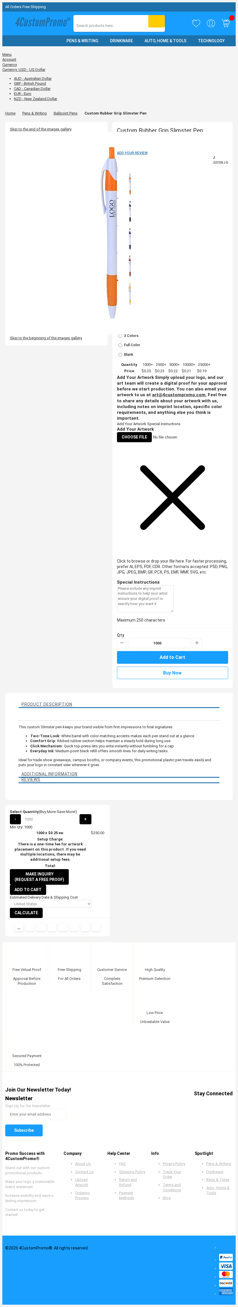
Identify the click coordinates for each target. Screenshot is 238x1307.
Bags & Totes (217, 1179)
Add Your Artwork (131, 424)
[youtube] (205, 1103)
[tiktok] (227, 1103)
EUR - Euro (22, 93)
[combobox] (102, 25)
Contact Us (84, 1172)
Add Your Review (132, 153)
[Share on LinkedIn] (52, 927)
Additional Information (49, 774)
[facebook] (172, 1103)
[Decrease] (122, 643)
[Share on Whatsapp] (74, 927)
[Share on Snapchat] (85, 927)
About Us (83, 1164)
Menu (7, 54)
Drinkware (214, 1172)
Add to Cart (28, 889)
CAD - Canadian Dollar (32, 88)
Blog (167, 1198)
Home (10, 113)
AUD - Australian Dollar (33, 78)
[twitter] (183, 1103)
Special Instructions (164, 424)
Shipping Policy (132, 1172)
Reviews (30, 779)
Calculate (26, 912)
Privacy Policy (174, 1164)
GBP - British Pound (30, 83)
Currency (9, 64)
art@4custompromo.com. (179, 394)
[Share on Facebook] (30, 927)
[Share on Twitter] (41, 927)
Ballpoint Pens (65, 113)
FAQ (122, 1164)
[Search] (156, 21)
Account (9, 59)
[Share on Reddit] (96, 927)
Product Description (46, 704)
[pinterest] (194, 1103)
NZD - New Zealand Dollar (35, 99)
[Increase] (197, 643)
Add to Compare (19, 927)
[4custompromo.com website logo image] (41, 23)
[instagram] (216, 1103)
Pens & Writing (34, 113)
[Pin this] (63, 927)
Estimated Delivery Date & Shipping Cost (44, 897)
